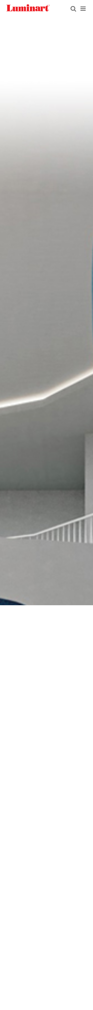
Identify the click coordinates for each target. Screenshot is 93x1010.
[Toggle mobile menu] (83, 8)
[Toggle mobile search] (73, 8)
